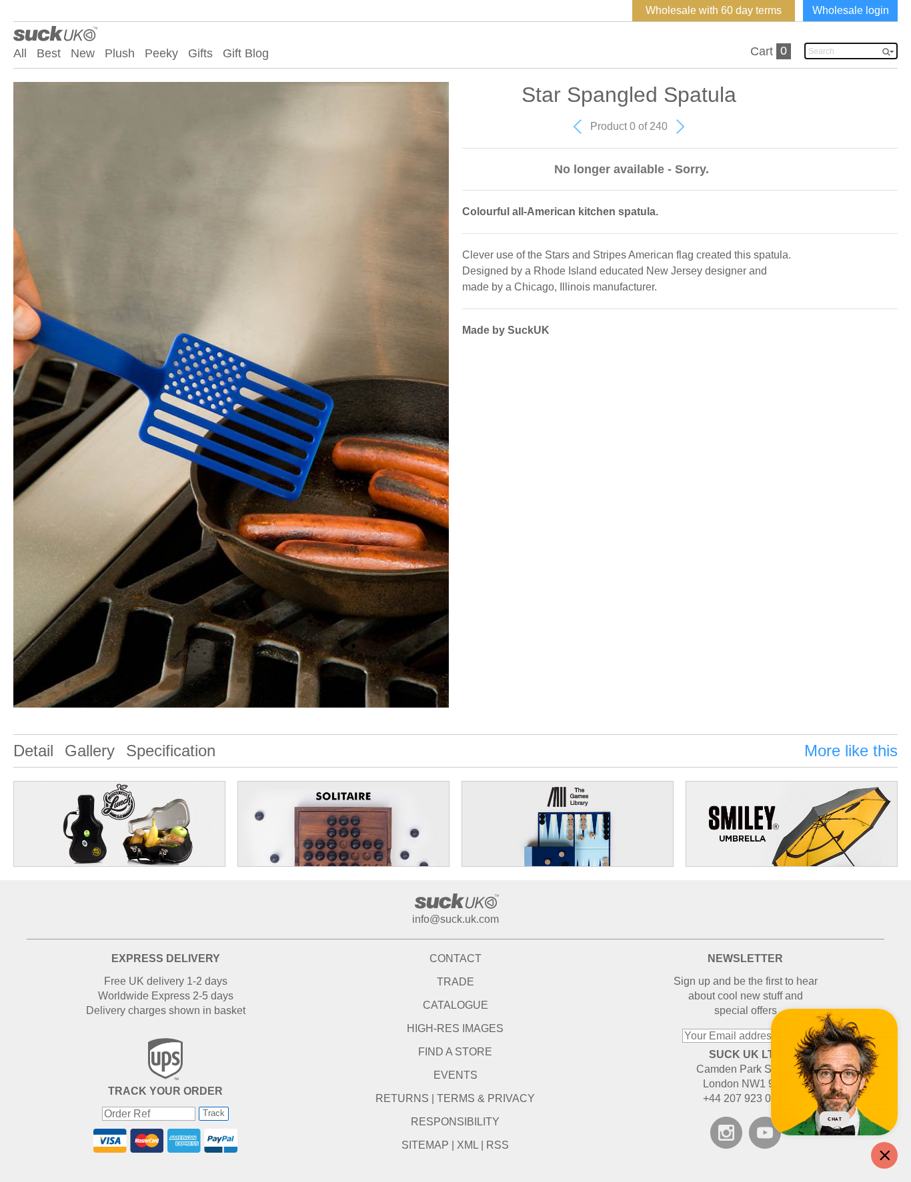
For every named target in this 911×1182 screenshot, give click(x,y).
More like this (851, 751)
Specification (170, 751)
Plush (120, 53)
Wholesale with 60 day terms (714, 10)
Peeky (161, 53)
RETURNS (402, 1098)
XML (467, 1145)
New (83, 53)
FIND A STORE (455, 1051)
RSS (497, 1145)
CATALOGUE (455, 1005)
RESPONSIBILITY (455, 1121)
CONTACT (455, 958)
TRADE (455, 981)
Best (49, 53)
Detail (33, 751)
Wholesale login (850, 10)
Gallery (90, 751)
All (20, 53)
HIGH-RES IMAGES (455, 1028)
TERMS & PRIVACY (486, 1098)
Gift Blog (246, 53)
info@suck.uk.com (455, 919)
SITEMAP (425, 1145)
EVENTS (455, 1075)
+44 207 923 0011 (745, 1098)
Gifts (200, 53)
